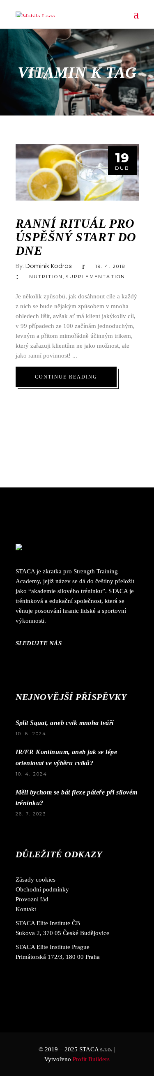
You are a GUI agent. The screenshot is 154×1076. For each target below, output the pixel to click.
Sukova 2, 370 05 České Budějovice (62, 933)
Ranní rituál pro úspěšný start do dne (76, 237)
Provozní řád (32, 899)
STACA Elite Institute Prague (53, 947)
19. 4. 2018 (110, 266)
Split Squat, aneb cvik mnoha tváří (65, 722)
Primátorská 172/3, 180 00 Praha (58, 957)
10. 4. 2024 (32, 774)
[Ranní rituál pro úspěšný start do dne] (77, 172)
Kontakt (26, 909)
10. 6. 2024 (31, 734)
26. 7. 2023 (31, 814)
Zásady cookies (35, 879)
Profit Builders (91, 1059)
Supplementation (95, 276)
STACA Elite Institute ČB (48, 923)
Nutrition (46, 276)
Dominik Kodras (48, 265)
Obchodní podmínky (42, 889)
